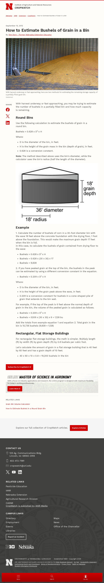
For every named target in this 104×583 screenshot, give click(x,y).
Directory (11, 518)
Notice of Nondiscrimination (50, 564)
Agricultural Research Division (22, 499)
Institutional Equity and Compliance (27, 564)
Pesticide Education (16, 486)
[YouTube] (14, 472)
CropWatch (22, 7)
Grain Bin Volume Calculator (18, 404)
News (56, 522)
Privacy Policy (66, 564)
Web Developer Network (64, 562)
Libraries (10, 530)
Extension (22, 16)
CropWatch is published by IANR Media (27, 506)
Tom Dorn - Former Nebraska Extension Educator (30, 35)
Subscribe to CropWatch (18, 367)
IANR (15, 16)
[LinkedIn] (20, 472)
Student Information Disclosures (26, 566)
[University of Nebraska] (26, 547)
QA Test (76, 562)
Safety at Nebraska (78, 564)
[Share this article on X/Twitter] (8, 116)
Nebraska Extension (16, 494)
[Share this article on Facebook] (8, 110)
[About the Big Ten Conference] (10, 547)
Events (9, 526)
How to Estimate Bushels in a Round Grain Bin (26, 408)
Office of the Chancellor (67, 526)
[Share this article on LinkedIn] (8, 123)
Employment (12, 522)
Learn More (14, 389)
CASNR (9, 503)
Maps (56, 518)
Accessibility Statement (88, 562)
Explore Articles (79, 428)
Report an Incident (16, 537)
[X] (8, 472)
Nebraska (9, 16)
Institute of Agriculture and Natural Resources (33, 5)
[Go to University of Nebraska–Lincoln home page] (9, 6)
